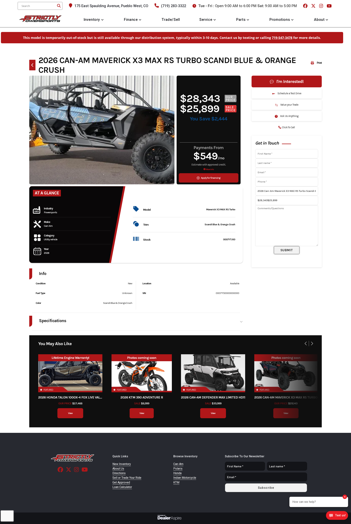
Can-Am (178, 464)
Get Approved (121, 482)
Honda (177, 473)
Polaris (177, 468)
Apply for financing (210, 177)
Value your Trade (289, 104)
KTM (176, 482)
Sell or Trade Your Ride (126, 477)
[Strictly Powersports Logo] (72, 458)
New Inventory (121, 464)
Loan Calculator (122, 487)
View (70, 413)
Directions (119, 473)
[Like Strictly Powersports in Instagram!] (321, 6)
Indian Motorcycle (184, 477)
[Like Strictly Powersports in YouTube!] (330, 6)
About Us (118, 468)
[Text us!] (337, 516)
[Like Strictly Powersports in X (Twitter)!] (313, 6)
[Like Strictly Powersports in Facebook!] (305, 6)
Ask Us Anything (289, 116)
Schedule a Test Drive (289, 93)
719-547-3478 (282, 37)
